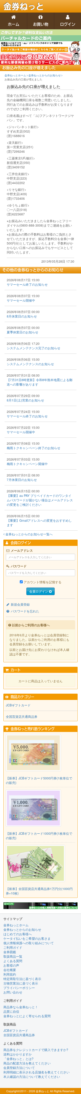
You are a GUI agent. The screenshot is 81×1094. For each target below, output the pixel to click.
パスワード (18, 566)
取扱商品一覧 (12, 956)
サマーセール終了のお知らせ (27, 284)
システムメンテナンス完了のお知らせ (33, 348)
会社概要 (9, 969)
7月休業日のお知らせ (22, 479)
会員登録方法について (19, 1067)
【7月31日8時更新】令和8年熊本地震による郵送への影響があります (39, 382)
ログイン (67, 24)
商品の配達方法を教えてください (27, 1063)
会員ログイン (39, 591)
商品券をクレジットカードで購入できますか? (35, 1049)
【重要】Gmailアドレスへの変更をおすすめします (39, 522)
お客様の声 (11, 965)
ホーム (13, 24)
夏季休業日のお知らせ (22, 332)
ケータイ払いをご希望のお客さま (27, 938)
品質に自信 (11, 1011)
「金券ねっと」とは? (18, 1058)
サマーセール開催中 (21, 300)
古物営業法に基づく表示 (20, 983)
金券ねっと (23, 6)
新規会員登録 (20, 604)
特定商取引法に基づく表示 (22, 978)
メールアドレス (21, 550)
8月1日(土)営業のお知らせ (25, 400)
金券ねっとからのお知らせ (44, 75)
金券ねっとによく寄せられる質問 (27, 1016)
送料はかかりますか (17, 1054)
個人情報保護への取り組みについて (28, 943)
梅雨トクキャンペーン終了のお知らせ (33, 448)
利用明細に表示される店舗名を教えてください (36, 1072)
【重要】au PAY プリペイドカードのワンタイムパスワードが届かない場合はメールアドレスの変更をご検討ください (40, 500)
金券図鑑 (9, 952)
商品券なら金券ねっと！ (20, 1007)
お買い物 (40, 24)
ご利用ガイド (12, 947)
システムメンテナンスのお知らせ (30, 364)
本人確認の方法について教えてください (31, 1076)
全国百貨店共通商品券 (21, 716)
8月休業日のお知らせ (22, 316)
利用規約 (9, 974)
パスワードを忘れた (24, 611)
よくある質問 (12, 961)
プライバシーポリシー (19, 987)
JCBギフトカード (18, 705)
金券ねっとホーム (15, 75)
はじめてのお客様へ (17, 934)
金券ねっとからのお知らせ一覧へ (28, 534)
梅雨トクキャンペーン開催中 (27, 463)
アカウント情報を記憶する (42, 582)
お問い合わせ (12, 992)
